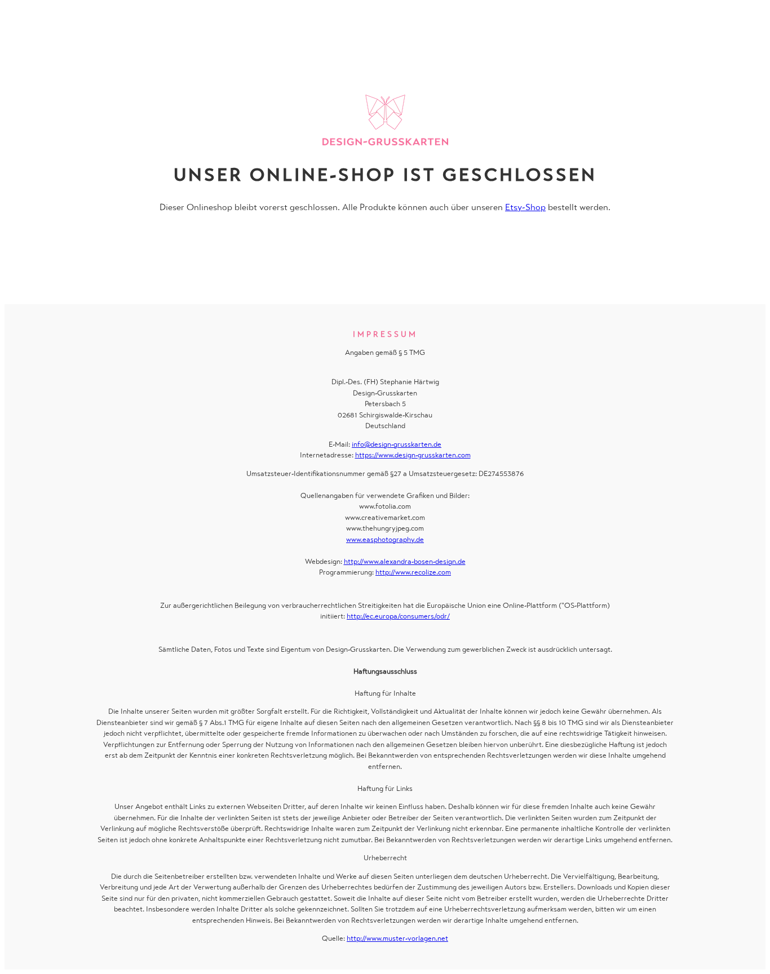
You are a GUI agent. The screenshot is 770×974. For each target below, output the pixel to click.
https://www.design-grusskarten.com (413, 455)
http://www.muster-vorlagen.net (397, 938)
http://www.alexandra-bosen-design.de (405, 561)
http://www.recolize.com (413, 572)
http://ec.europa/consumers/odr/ (398, 616)
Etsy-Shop (525, 207)
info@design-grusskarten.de (396, 444)
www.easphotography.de (385, 539)
